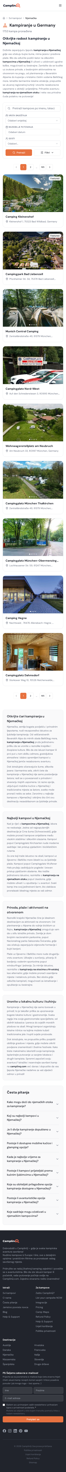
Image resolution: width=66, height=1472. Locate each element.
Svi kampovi (15, 18)
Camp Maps (42, 1311)
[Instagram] (10, 1431)
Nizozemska (9, 1359)
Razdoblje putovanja (21, 127)
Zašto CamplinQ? (45, 1293)
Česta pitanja (10, 1302)
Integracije (41, 1302)
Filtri (47, 152)
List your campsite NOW (49, 1297)
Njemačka (8, 1354)
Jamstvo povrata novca (15, 1307)
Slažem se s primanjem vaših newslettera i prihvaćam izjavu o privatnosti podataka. (33, 1409)
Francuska (40, 1349)
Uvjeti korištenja (44, 1326)
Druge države (41, 1364)
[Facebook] (4, 1431)
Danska (7, 1349)
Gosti (12, 138)
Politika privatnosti (46, 1330)
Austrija (7, 1345)
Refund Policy (43, 1316)
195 (42, 167)
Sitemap (33, 1462)
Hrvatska (39, 1345)
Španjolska (8, 1364)
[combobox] (33, 121)
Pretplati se (33, 1419)
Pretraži (21, 152)
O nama (7, 1297)
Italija (37, 1354)
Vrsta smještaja (18, 115)
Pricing (39, 1307)
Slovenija (39, 1359)
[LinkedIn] (15, 1431)
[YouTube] (26, 1431)
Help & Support (11, 1316)
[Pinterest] (20, 1431)
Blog (5, 1311)
